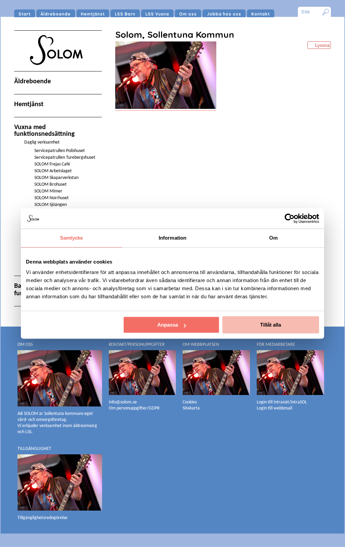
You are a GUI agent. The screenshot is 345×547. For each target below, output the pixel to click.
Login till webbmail (274, 408)
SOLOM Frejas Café (52, 164)
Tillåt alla (270, 325)
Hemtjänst (93, 14)
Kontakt (260, 14)
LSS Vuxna (157, 14)
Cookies (190, 402)
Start (25, 14)
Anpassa (167, 325)
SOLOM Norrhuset (51, 198)
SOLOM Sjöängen (50, 204)
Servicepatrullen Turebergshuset (64, 157)
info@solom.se (123, 402)
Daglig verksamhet (42, 142)
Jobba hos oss (224, 14)
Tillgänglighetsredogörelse (42, 517)
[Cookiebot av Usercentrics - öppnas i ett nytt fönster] (289, 218)
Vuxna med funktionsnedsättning (44, 131)
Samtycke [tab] (71, 238)
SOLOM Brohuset (50, 184)
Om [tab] (273, 238)
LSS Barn (125, 14)
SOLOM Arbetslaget (53, 171)
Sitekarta (191, 408)
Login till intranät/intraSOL (282, 402)
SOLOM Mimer (48, 191)
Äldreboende (56, 14)
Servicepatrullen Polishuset (59, 150)
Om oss (188, 14)
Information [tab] (172, 238)
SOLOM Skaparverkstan (56, 177)
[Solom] (58, 71)
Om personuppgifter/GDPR (134, 408)
